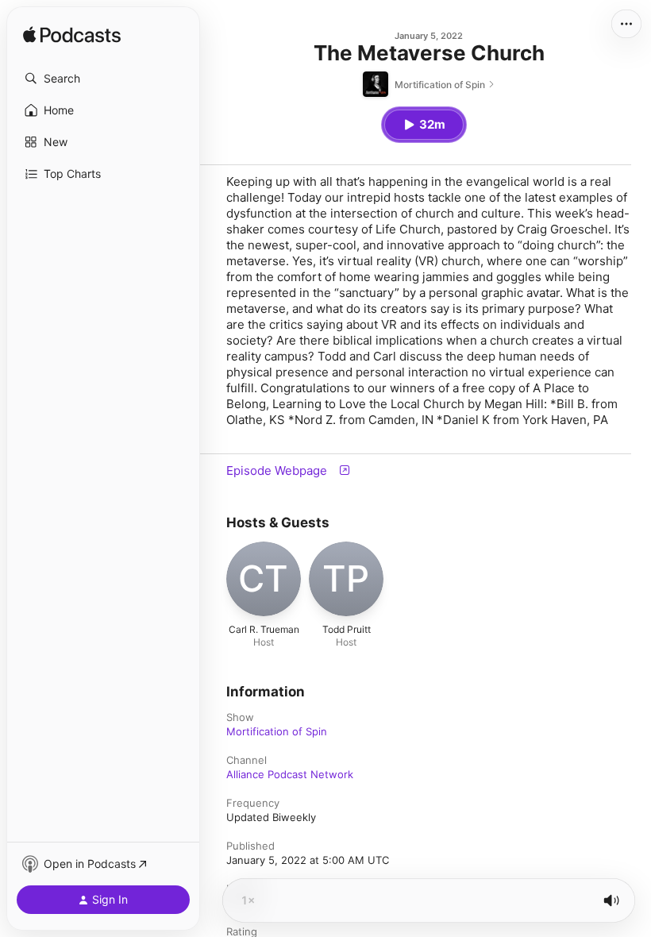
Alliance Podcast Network (289, 774)
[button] (103, 78)
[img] (72, 36)
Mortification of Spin (276, 731)
